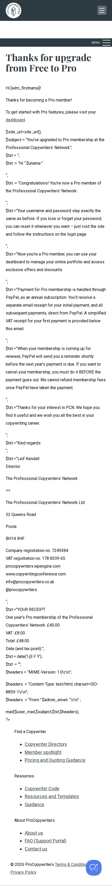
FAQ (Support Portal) (45, 840)
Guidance (34, 804)
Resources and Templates (52, 796)
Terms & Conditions (73, 864)
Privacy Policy (23, 872)
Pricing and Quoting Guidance (55, 760)
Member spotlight (43, 752)
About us (34, 833)
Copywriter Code (42, 788)
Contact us (36, 849)
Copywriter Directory (46, 744)
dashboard (15, 119)
